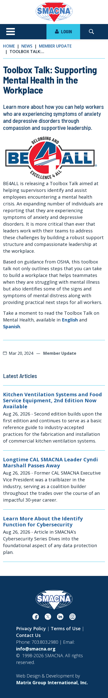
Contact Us (28, 635)
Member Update (55, 46)
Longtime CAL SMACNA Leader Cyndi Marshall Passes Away (50, 463)
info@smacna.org (36, 649)
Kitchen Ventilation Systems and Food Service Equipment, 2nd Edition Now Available (52, 401)
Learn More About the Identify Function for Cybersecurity (43, 522)
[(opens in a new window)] (35, 618)
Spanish (11, 326)
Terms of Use (66, 628)
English (70, 320)
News (26, 46)
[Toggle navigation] (10, 31)
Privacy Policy (31, 628)
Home (9, 46)
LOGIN (66, 31)
